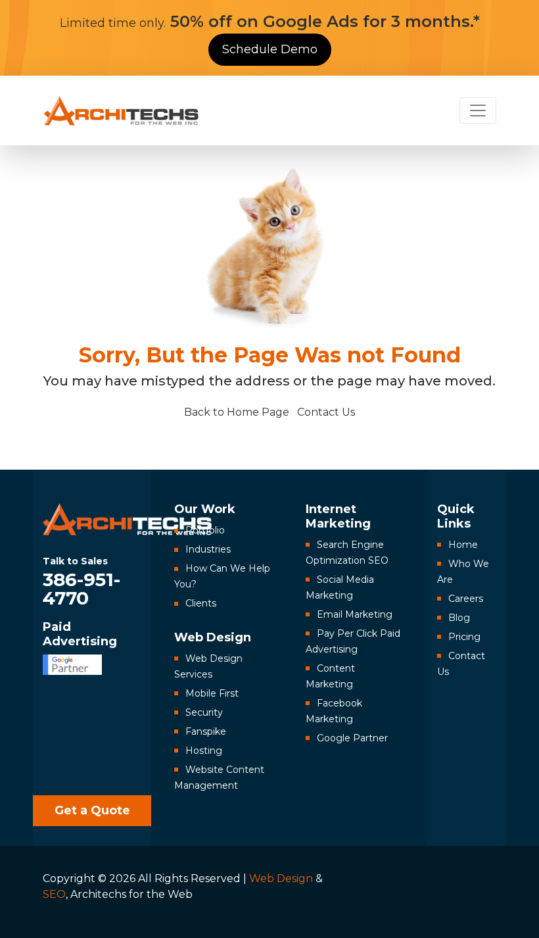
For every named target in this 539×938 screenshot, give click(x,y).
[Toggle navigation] (477, 110)
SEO (54, 894)
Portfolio (205, 530)
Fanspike (205, 731)
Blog (459, 618)
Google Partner (352, 738)
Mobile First (212, 693)
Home (463, 545)
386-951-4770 (81, 581)
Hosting (203, 750)
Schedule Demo (269, 49)
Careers (465, 599)
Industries (208, 549)
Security (204, 712)
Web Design (281, 878)
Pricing (464, 637)
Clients (200, 603)
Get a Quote (92, 810)
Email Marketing (354, 614)
